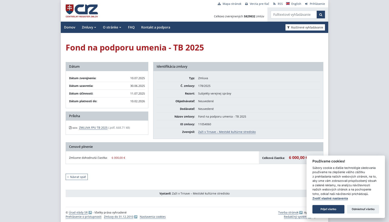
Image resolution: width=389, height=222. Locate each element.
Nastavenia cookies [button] (153, 217)
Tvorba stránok (288, 212)
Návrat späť (78, 177)
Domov (69, 27)
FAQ (131, 27)
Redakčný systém (295, 217)
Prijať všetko (328, 209)
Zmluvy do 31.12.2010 (118, 217)
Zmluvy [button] (87, 27)
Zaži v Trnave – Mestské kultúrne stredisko (227, 132)
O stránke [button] (110, 27)
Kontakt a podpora (155, 27)
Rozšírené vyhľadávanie (307, 27)
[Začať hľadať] (321, 14)
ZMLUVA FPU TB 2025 (93, 127)
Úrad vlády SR (78, 212)
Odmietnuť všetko (363, 209)
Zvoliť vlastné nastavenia (330, 198)
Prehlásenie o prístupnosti (84, 217)
